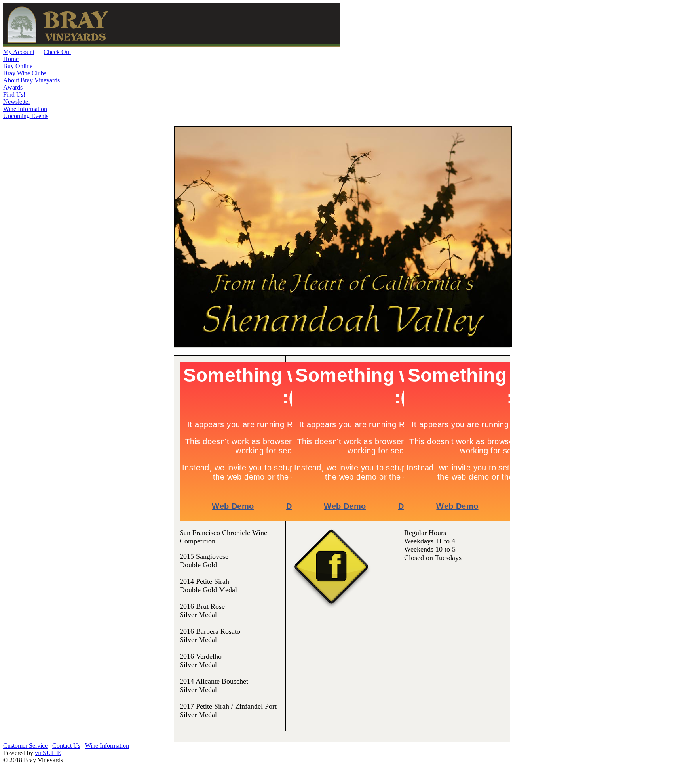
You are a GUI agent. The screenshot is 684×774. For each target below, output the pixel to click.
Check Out (57, 51)
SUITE (48, 752)
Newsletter (16, 101)
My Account (18, 51)
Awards (13, 87)
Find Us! (14, 94)
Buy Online (17, 66)
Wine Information (25, 108)
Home (11, 58)
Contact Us (66, 745)
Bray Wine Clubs (24, 73)
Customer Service (25, 745)
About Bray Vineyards (31, 80)
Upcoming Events (25, 116)
